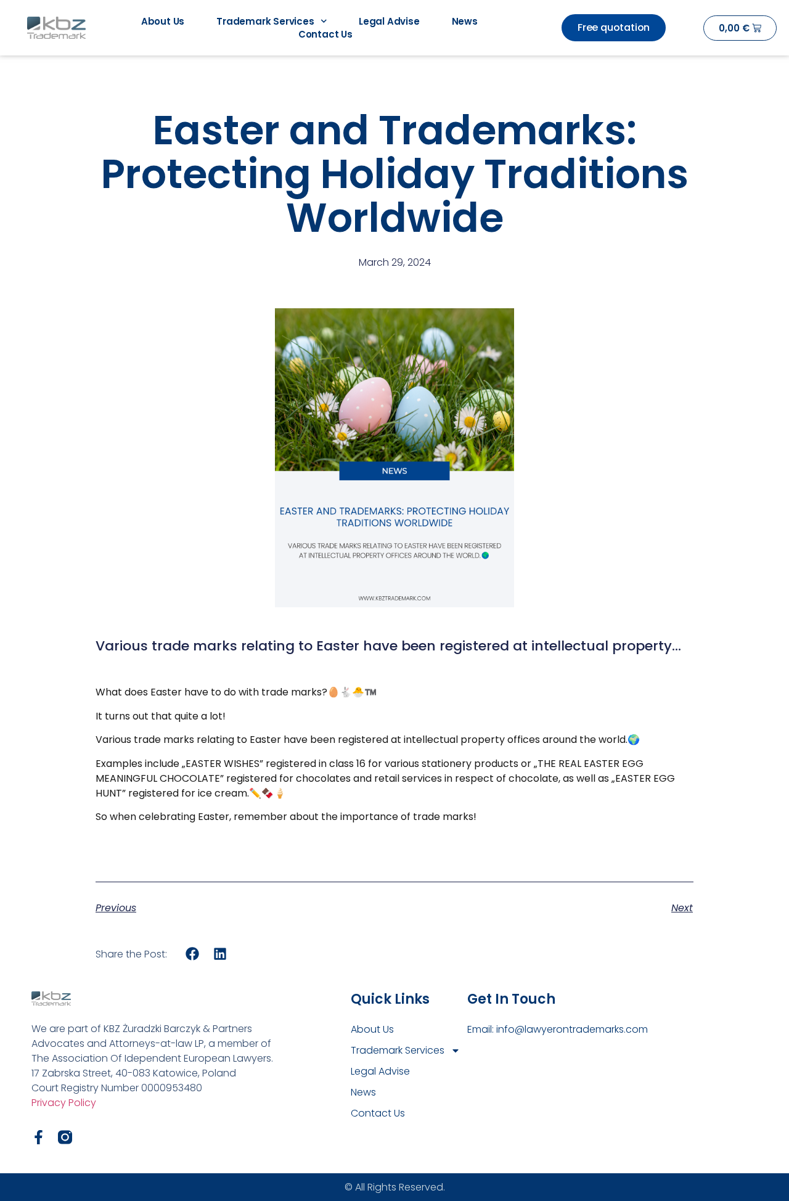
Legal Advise (389, 21)
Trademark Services (265, 21)
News (465, 21)
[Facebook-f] (38, 1137)
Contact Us (325, 34)
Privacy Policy (63, 1103)
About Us (162, 21)
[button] (193, 953)
